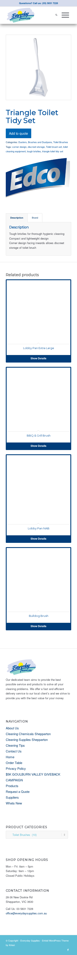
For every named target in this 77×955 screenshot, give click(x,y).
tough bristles (34, 151)
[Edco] (38, 177)
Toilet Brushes (60, 142)
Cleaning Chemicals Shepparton (28, 733)
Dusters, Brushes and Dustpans (35, 142)
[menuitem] (56, 15)
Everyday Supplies (30, 940)
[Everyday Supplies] (32, 15)
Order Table (14, 762)
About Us (12, 728)
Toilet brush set (54, 146)
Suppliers (12, 797)
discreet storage (36, 146)
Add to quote (18, 133)
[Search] (56, 15)
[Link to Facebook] (68, 949)
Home (10, 757)
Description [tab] (16, 217)
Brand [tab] (35, 217)
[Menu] (65, 15)
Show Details (38, 358)
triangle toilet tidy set (52, 151)
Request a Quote (18, 791)
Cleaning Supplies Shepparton (27, 739)
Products (12, 785)
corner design (19, 146)
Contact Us (14, 751)
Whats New (14, 803)
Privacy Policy (16, 768)
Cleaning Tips (15, 745)
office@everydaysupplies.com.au (26, 913)
